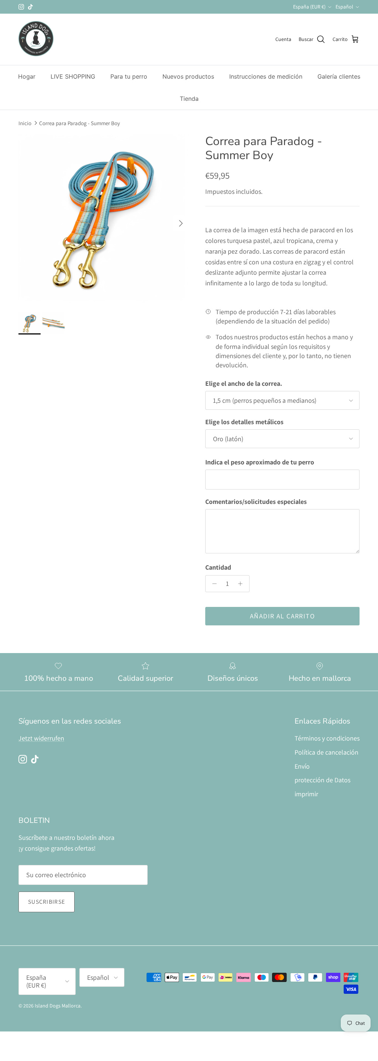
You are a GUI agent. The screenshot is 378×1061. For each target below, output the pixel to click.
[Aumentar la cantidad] (242, 584)
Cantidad (218, 567)
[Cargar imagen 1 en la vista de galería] (103, 219)
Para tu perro (128, 76)
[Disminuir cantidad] (212, 584)
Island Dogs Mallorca (57, 1005)
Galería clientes (338, 76)
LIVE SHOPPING (73, 76)
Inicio (24, 123)
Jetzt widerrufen (41, 738)
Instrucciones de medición (265, 76)
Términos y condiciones (327, 738)
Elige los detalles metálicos (244, 422)
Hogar (26, 76)
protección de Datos (322, 780)
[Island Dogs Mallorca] (36, 39)
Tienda (189, 98)
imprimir (306, 794)
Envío (302, 766)
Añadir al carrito (282, 616)
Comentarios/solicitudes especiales (256, 501)
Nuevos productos (188, 76)
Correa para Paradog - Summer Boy (79, 123)
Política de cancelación (326, 752)
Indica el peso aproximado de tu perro (259, 462)
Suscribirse (46, 902)
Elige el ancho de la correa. (243, 383)
